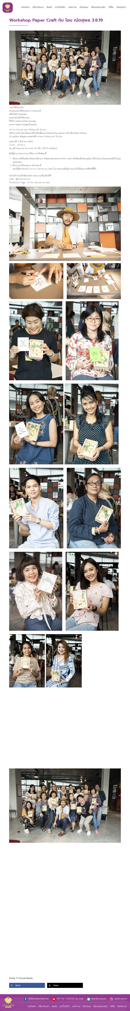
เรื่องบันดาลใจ (98, 7)
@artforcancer (98, 998)
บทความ (72, 7)
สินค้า (49, 7)
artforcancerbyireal (38, 998)
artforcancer (120, 998)
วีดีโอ (111, 7)
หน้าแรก (25, 7)
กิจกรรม (84, 7)
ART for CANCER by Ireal (69, 998)
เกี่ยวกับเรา (38, 7)
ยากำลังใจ (60, 7)
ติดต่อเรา (121, 7)
